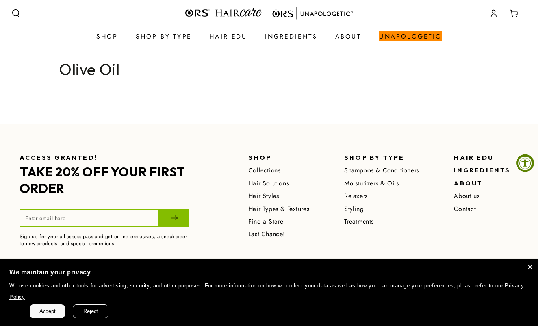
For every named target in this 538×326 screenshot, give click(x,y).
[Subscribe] (173, 218)
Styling (354, 208)
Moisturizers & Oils (371, 183)
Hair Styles (264, 195)
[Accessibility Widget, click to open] (525, 163)
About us (466, 195)
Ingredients (482, 170)
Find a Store (266, 221)
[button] (16, 13)
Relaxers (356, 195)
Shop (260, 157)
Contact (465, 208)
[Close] (530, 267)
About (468, 183)
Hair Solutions (269, 183)
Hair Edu (473, 157)
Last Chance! (267, 234)
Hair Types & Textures (279, 208)
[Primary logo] (223, 13)
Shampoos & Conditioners (381, 170)
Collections (265, 170)
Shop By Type (374, 157)
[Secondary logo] (309, 13)
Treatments (359, 221)
